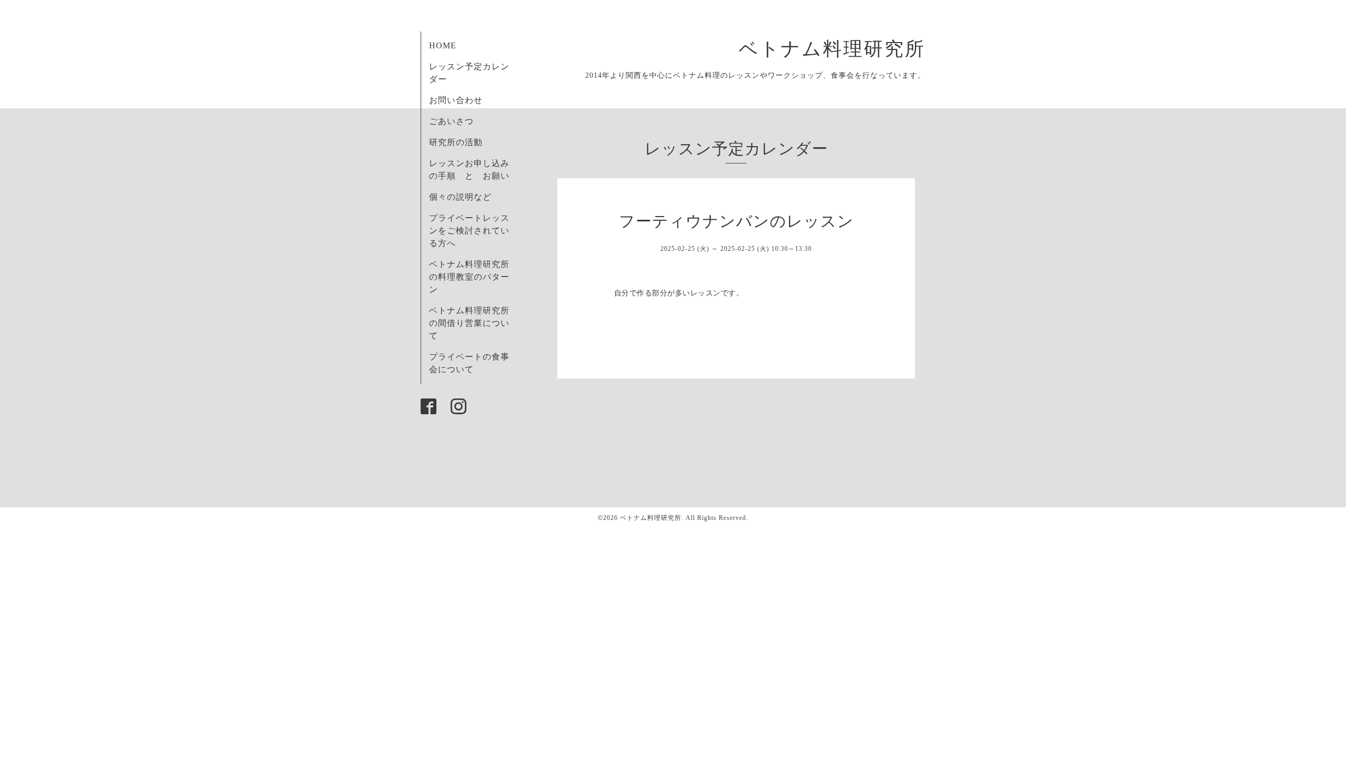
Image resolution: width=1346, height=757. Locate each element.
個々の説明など (460, 196)
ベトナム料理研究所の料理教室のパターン (469, 277)
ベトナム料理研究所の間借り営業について (469, 323)
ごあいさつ (451, 121)
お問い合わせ (456, 100)
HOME (442, 45)
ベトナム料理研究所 (842, 48)
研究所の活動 (456, 142)
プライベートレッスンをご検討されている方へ (469, 230)
